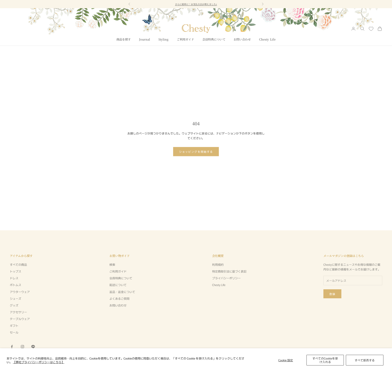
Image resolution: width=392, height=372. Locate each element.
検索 (112, 264)
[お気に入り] (371, 29)
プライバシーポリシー (226, 278)
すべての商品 (18, 264)
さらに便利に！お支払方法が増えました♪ (196, 4)
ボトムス (15, 285)
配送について (118, 285)
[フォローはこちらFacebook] (12, 347)
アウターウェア (20, 292)
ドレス (14, 278)
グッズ (14, 305)
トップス (15, 271)
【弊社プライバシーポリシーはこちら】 (38, 362)
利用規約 (218, 264)
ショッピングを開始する (196, 152)
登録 (332, 294)
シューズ (15, 298)
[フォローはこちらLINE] (33, 347)
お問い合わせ (242, 39)
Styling (163, 39)
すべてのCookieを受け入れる (325, 360)
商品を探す (123, 39)
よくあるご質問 (119, 298)
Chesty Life (267, 39)
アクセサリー (18, 312)
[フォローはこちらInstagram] (22, 347)
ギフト (14, 325)
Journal (144, 39)
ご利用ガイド (185, 39)
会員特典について (213, 39)
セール (14, 332)
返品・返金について (122, 292)
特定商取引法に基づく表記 (229, 271)
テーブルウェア (20, 319)
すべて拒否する (365, 360)
